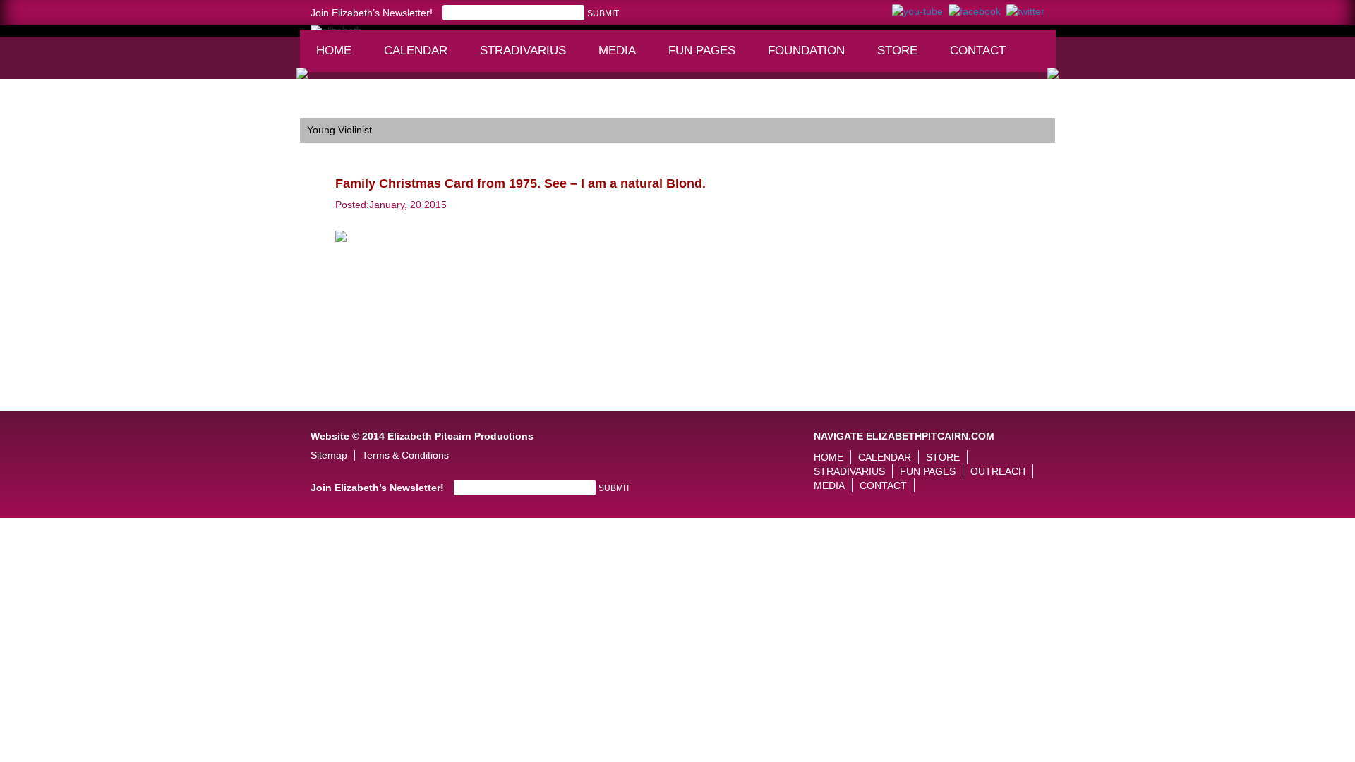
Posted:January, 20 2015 (391, 204)
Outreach (997, 471)
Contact (978, 50)
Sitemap (329, 455)
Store (897, 50)
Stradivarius (523, 50)
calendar (415, 50)
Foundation (811, 57)
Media (623, 57)
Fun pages (706, 57)
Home (333, 50)
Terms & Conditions (405, 455)
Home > (317, 107)
